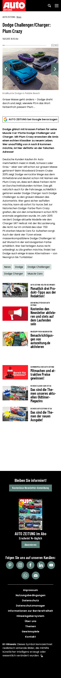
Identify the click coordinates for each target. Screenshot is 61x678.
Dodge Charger (13, 273)
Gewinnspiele (30, 631)
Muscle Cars (35, 273)
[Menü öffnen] (56, 6)
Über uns (30, 621)
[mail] (36, 575)
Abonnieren (31, 544)
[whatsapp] (25, 575)
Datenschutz (30, 600)
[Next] (54, 69)
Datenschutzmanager (30, 605)
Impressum (30, 590)
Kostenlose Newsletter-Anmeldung (30, 487)
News (19, 16)
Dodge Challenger (39, 267)
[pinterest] (10, 565)
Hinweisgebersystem (30, 616)
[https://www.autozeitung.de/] (14, 5)
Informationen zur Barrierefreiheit (30, 611)
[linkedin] (41, 565)
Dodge (19, 267)
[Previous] (6, 69)
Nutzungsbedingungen (31, 595)
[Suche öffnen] (49, 5)
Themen (30, 626)
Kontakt (30, 636)
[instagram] (20, 565)
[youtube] (51, 565)
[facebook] (30, 565)
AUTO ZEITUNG (9, 16)
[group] (30, 78)
